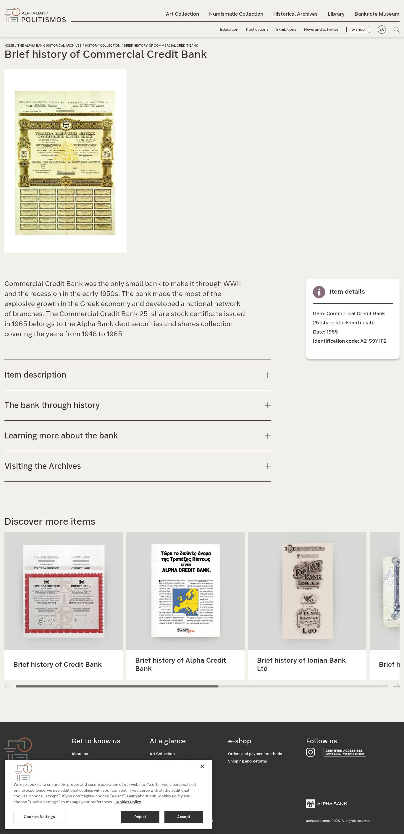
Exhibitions (286, 30)
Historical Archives (295, 14)
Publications (257, 30)
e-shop (358, 30)
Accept (183, 817)
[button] (396, 686)
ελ (382, 30)
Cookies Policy (127, 802)
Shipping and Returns (247, 761)
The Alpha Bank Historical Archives (49, 45)
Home (9, 45)
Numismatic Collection (236, 14)
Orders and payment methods (255, 754)
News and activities (321, 30)
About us (80, 754)
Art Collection (182, 14)
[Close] (202, 766)
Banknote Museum (377, 14)
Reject (140, 817)
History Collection (102, 45)
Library (336, 14)
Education (229, 30)
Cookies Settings (39, 817)
